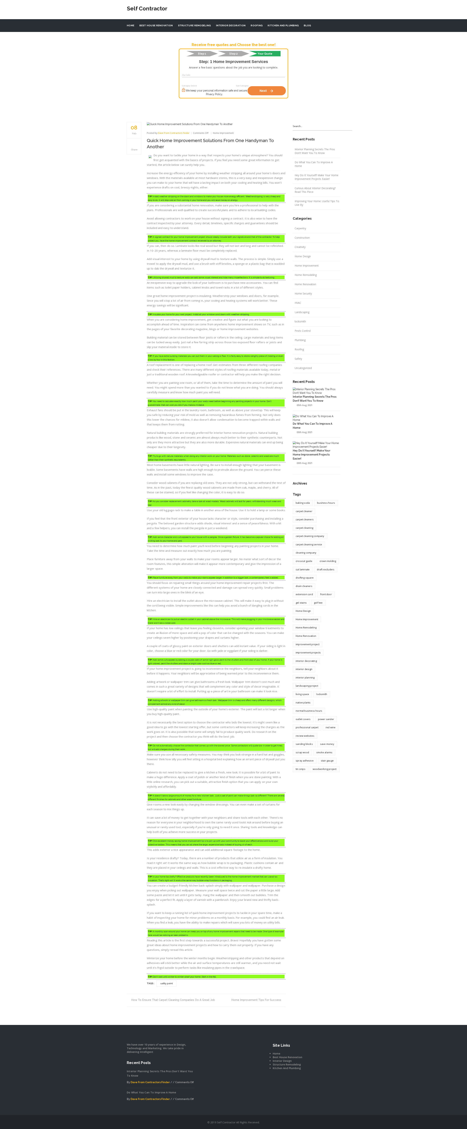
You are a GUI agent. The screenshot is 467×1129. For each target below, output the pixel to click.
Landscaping (302, 312)
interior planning (305, 677)
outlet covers (303, 719)
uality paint (166, 983)
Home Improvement (223, 133)
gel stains (301, 602)
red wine (331, 727)
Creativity (300, 247)
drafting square (305, 577)
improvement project (307, 644)
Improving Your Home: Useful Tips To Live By (317, 202)
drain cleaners (304, 586)
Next (267, 91)
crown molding (328, 561)
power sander (326, 719)
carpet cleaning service (309, 544)
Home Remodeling (306, 275)
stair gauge (327, 760)
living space (302, 694)
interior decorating (306, 661)
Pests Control (303, 330)
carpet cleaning (304, 527)
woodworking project (325, 769)
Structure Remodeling (194, 25)
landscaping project (307, 685)
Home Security (303, 293)
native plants (303, 702)
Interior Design (282, 1061)
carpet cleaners (305, 519)
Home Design (303, 256)
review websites (305, 735)
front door (326, 594)
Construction (302, 237)
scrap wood (302, 752)
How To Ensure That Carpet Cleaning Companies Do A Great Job (173, 1000)
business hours (326, 502)
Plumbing (300, 340)
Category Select (189, 86)
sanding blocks (304, 744)
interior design (304, 669)
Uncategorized (303, 368)
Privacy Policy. (214, 94)
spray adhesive (305, 760)
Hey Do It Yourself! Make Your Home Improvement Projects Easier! (316, 177)
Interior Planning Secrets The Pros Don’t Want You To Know (315, 151)
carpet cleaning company (310, 536)
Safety (298, 358)
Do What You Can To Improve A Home (314, 164)
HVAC (298, 303)
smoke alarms (324, 752)
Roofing (257, 25)
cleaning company (306, 552)
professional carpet (307, 727)
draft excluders (325, 569)
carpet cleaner (304, 511)
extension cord (304, 594)
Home (130, 25)
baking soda (303, 502)
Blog (307, 25)
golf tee (318, 602)
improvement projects (308, 652)
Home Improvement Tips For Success (256, 1000)
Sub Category (242, 86)
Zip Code (186, 75)
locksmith (300, 321)
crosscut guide (304, 561)
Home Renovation (305, 284)
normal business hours (309, 710)
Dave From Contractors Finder (174, 133)
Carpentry (300, 228)
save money (327, 744)
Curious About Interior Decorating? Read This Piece (315, 190)
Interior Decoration (231, 25)
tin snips (300, 769)
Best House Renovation (156, 25)
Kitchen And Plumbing (283, 25)
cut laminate (303, 569)
